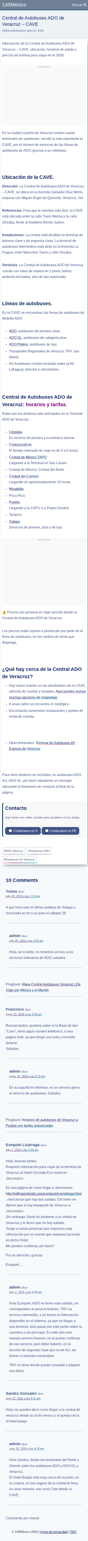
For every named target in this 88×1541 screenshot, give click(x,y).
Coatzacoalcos (20, 444)
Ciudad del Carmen (24, 476)
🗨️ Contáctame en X (23, 831)
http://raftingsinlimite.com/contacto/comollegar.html (44, 1193)
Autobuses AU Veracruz (19, 859)
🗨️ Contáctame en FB (60, 831)
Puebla (14, 502)
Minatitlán (16, 489)
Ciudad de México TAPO (28, 457)
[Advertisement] (44, 97)
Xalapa (14, 521)
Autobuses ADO (39, 851)
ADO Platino (18, 344)
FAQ (73, 1531)
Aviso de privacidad (53, 1531)
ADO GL (15, 338)
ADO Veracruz (13, 851)
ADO (12, 331)
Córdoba (15, 432)
